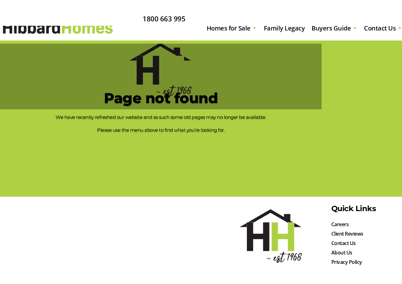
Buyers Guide (331, 28)
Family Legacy (284, 28)
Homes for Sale (229, 28)
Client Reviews (347, 234)
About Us (341, 253)
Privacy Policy (346, 262)
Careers (340, 225)
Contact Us (380, 28)
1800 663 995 (164, 18)
